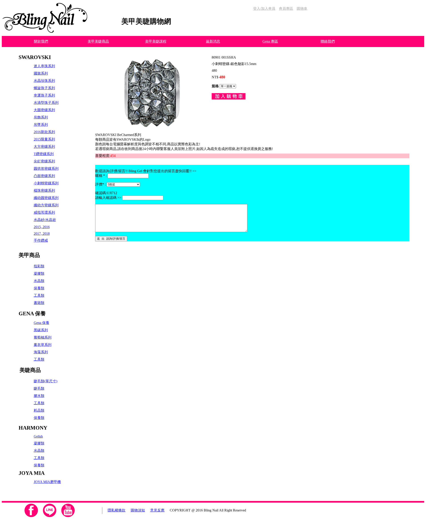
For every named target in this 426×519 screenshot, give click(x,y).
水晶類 (39, 281)
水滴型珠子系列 (46, 103)
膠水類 (39, 396)
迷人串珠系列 (44, 66)
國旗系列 (41, 73)
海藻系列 (41, 352)
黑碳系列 (41, 330)
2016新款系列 (44, 132)
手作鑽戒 (41, 240)
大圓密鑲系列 (44, 110)
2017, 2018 (42, 233)
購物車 (302, 8)
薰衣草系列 (42, 345)
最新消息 (213, 41)
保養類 (39, 288)
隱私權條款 (116, 510)
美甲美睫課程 (155, 41)
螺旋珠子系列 (44, 88)
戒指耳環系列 (44, 212)
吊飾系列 (41, 117)
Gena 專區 (270, 41)
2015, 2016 (42, 227)
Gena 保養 (41, 323)
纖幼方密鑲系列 (46, 205)
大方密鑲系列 (44, 146)
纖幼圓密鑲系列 (46, 198)
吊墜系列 (41, 124)
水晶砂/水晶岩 (45, 220)
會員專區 (286, 8)
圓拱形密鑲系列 (46, 168)
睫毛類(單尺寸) (45, 381)
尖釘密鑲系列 (44, 161)
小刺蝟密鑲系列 (46, 183)
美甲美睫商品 (98, 41)
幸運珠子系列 (44, 95)
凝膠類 (39, 273)
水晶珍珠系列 (44, 81)
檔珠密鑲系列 (44, 190)
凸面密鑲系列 (44, 176)
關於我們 (41, 41)
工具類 (39, 295)
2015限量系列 (44, 139)
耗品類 (39, 410)
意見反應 (157, 510)
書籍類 (39, 303)
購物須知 (138, 510)
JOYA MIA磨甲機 (47, 482)
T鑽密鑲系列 (44, 154)
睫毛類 (39, 388)
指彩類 (39, 266)
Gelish (38, 436)
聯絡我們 (328, 41)
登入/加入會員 (264, 8)
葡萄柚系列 (42, 337)
